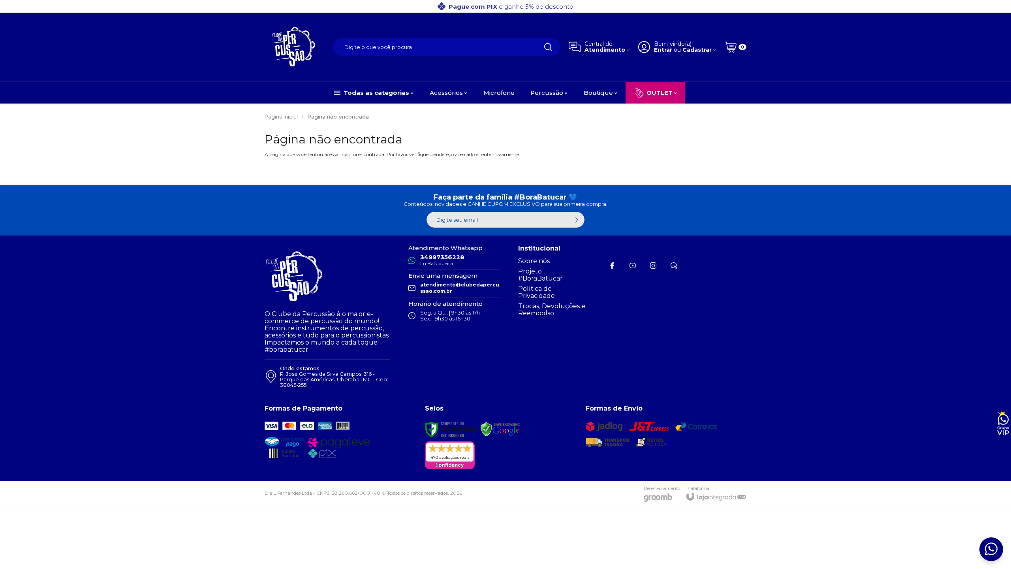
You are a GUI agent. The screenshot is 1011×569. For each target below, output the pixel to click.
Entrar (663, 50)
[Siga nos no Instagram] (653, 265)
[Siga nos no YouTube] (632, 265)
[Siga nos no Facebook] (612, 265)
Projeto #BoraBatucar (540, 275)
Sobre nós (534, 261)
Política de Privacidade (536, 292)
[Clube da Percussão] (294, 47)
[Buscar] (548, 47)
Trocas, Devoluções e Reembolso (551, 309)
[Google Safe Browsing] (500, 429)
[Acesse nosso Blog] (673, 265)
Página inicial (281, 116)
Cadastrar (697, 50)
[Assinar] (576, 220)
